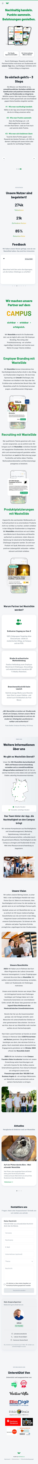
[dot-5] (23, 286)
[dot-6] (25, 286)
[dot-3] (19, 286)
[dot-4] (21, 286)
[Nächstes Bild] (34, 158)
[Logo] (7, 3)
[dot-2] (17, 286)
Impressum (7, 1459)
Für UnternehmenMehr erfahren (27, 53)
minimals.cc (21, 1456)
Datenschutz (15, 1459)
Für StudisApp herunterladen (11, 53)
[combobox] (19, 1261)
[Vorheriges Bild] (3, 158)
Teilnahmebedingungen (27, 1459)
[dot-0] (13, 286)
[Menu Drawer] (3, 3)
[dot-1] (15, 286)
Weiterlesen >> (8, 1182)
